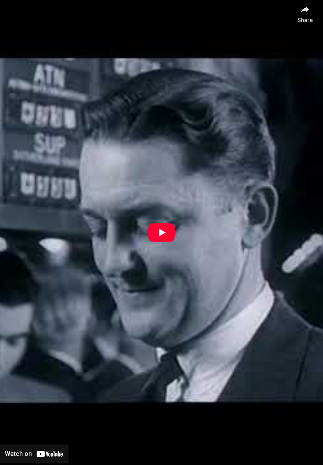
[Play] (161, 232)
